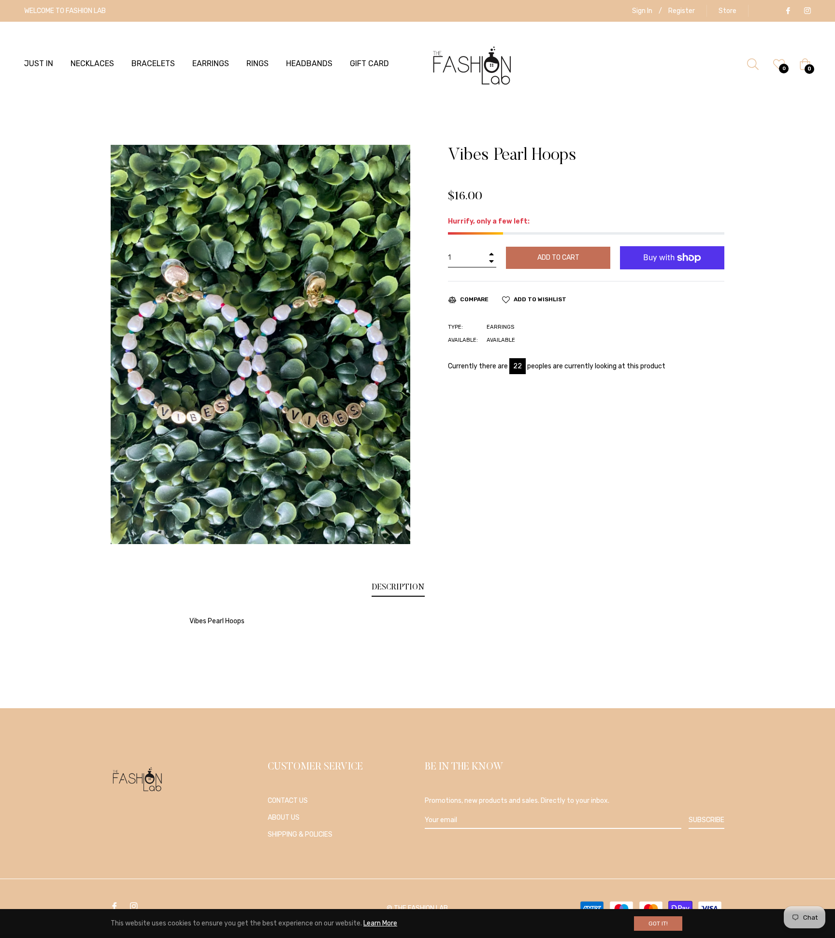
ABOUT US (284, 817)
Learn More (380, 923)
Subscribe (706, 820)
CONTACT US (288, 801)
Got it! (658, 923)
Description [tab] (398, 587)
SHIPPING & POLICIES (300, 834)
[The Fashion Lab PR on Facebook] (788, 11)
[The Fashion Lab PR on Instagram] (807, 11)
